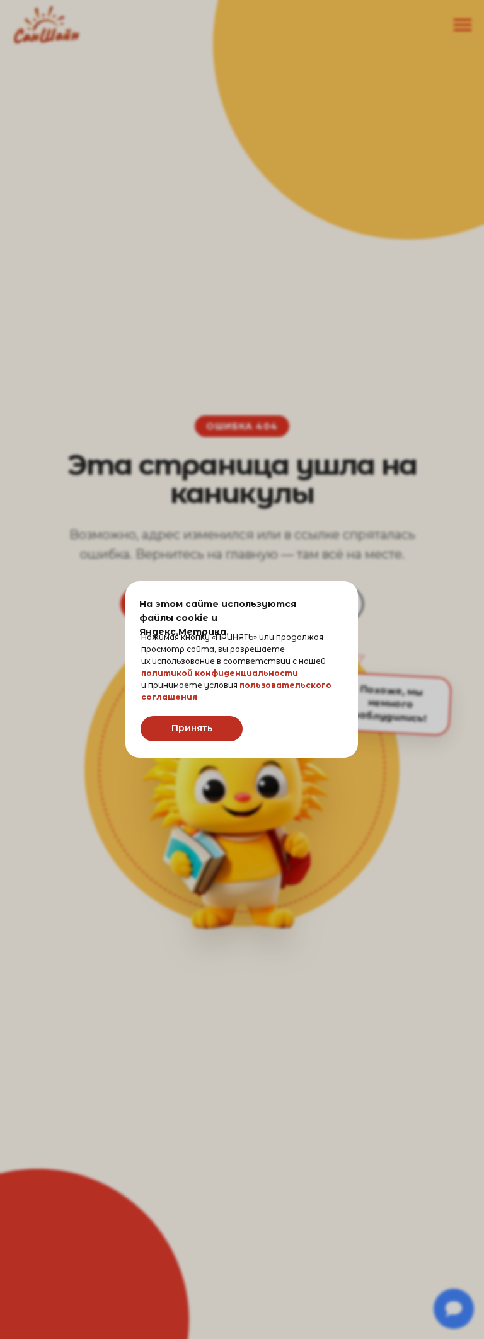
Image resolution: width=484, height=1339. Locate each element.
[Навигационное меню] (462, 25)
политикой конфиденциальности (219, 673)
